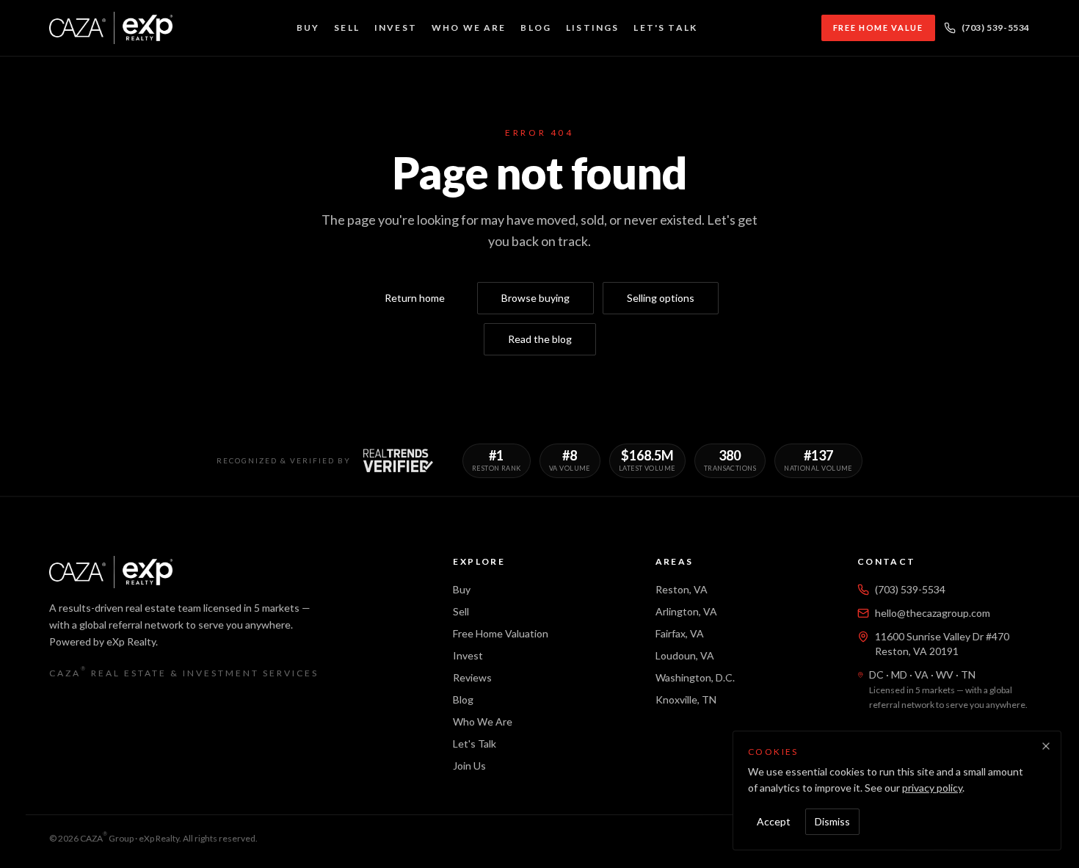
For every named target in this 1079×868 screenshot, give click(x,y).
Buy (308, 27)
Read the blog (540, 339)
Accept (774, 821)
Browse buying (535, 298)
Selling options (660, 298)
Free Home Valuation (500, 633)
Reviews (472, 677)
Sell (347, 27)
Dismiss (832, 821)
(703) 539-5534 (996, 27)
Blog (535, 27)
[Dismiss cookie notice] (1046, 746)
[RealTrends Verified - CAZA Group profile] (398, 460)
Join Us (469, 765)
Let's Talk (665, 27)
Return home (415, 298)
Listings (592, 27)
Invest (395, 27)
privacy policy (932, 787)
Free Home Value (878, 27)
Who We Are (469, 27)
